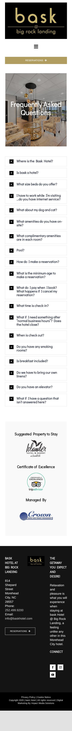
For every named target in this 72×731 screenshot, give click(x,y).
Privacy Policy (28, 697)
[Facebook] (53, 667)
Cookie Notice (44, 697)
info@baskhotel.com (18, 618)
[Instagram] (60, 667)
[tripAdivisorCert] (36, 472)
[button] (36, 161)
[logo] (36, 440)
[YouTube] (53, 675)
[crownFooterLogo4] (36, 505)
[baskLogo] (36, 4)
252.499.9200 (14, 610)
